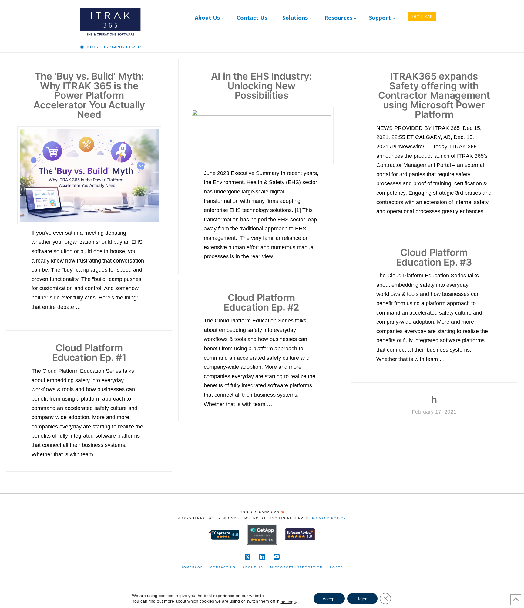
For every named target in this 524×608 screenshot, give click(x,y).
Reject (362, 598)
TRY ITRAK (422, 17)
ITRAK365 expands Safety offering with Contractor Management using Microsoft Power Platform (434, 95)
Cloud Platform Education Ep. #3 (434, 257)
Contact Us (223, 567)
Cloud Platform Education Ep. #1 (89, 352)
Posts (336, 567)
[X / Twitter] (247, 557)
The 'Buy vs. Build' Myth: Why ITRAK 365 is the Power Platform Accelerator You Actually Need (89, 95)
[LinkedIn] (262, 557)
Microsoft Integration (296, 567)
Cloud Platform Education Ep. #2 (261, 302)
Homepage (192, 567)
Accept (329, 598)
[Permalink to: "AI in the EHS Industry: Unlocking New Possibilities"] (261, 136)
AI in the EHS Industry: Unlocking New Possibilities (261, 85)
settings (288, 601)
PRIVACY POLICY (329, 518)
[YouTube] (276, 557)
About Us (253, 567)
